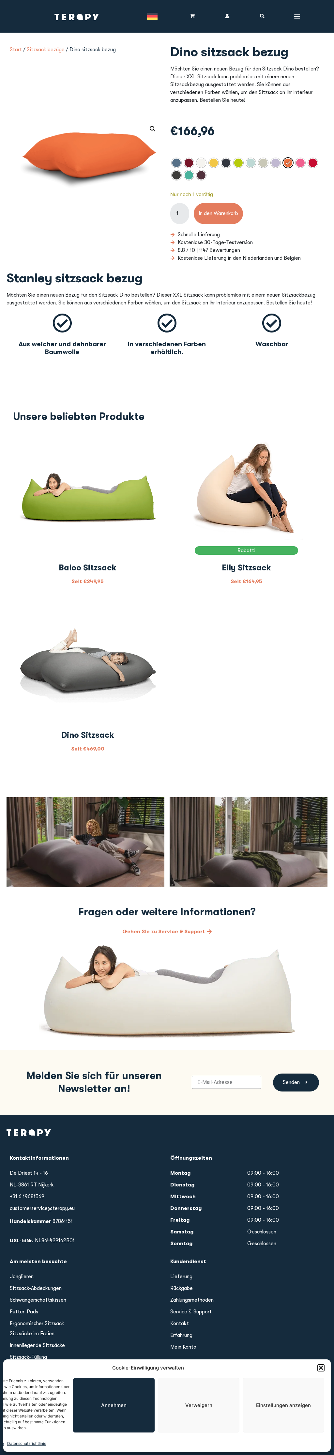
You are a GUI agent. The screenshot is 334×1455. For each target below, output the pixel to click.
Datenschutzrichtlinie (26, 1443)
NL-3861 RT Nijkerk (32, 1185)
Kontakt (179, 1323)
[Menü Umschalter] (297, 16)
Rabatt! (246, 550)
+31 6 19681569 (27, 1197)
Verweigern (198, 1405)
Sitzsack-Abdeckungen (36, 1288)
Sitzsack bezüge (46, 50)
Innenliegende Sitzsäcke (37, 1345)
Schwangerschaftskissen (38, 1300)
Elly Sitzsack (246, 567)
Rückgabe (181, 1288)
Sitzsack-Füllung (28, 1357)
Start (16, 50)
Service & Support (191, 1312)
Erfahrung (181, 1335)
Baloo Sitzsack (87, 567)
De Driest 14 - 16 (29, 1173)
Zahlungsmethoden (192, 1300)
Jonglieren (22, 1276)
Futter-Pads (24, 1312)
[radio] (176, 163)
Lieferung (181, 1276)
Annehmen (114, 1405)
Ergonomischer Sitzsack (37, 1323)
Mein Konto (183, 1347)
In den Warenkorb (218, 213)
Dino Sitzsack (87, 735)
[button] (321, 1368)
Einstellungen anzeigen (283, 1405)
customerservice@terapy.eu (42, 1208)
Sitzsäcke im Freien (32, 1334)
